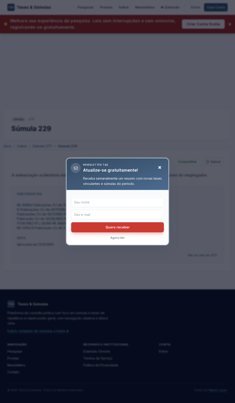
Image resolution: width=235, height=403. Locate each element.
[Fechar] (160, 167)
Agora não (117, 237)
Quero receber (118, 227)
